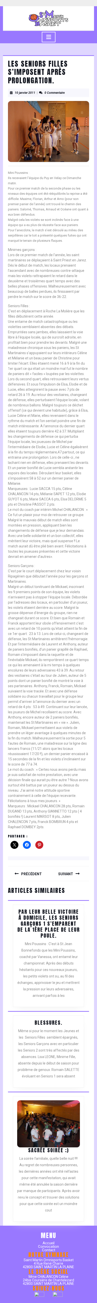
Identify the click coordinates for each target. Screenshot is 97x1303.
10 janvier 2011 (25, 93)
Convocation (48, 1246)
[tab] (48, 37)
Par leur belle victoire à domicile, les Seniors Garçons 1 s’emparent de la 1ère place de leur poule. (48, 923)
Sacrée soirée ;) (48, 1150)
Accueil (48, 1243)
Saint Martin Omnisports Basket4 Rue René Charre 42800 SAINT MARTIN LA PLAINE (48, 1263)
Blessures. (48, 1022)
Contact (48, 1250)
